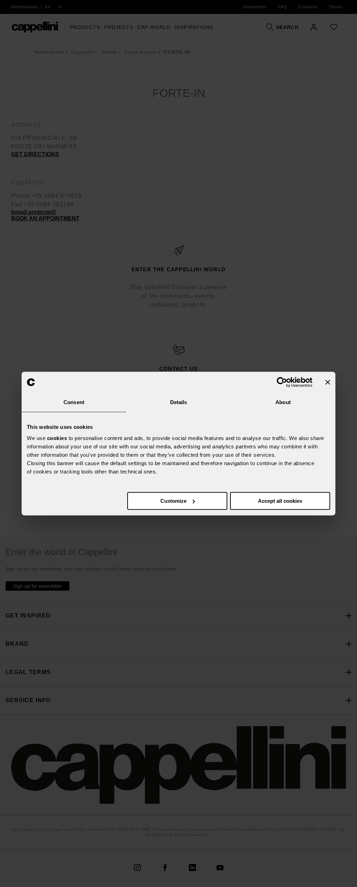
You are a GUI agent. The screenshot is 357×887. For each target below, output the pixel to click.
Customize (173, 501)
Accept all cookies (280, 501)
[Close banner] (327, 382)
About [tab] (283, 402)
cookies (57, 438)
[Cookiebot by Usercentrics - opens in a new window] (281, 382)
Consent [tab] (73, 402)
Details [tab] (178, 402)
